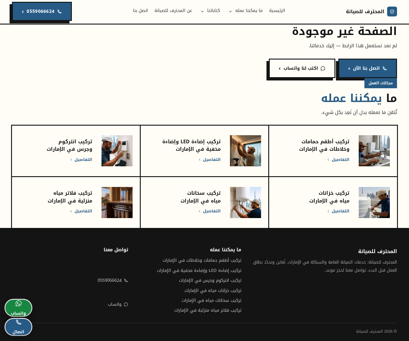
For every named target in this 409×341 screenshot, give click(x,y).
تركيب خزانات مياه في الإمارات (212, 291)
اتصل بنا (140, 11)
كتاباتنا (213, 11)
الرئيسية (277, 11)
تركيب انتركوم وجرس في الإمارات (210, 280)
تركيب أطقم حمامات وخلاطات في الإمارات (202, 260)
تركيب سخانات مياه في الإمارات (211, 300)
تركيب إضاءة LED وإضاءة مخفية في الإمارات (199, 271)
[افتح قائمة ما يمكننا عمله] (230, 11)
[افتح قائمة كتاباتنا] (202, 11)
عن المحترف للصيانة (173, 11)
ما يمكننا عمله (249, 11)
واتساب (115, 304)
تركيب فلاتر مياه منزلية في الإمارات (207, 310)
